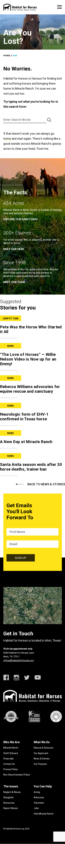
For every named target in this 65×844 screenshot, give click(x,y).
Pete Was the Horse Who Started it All (31, 329)
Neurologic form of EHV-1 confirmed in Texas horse (24, 416)
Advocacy (39, 797)
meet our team (14, 282)
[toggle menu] (59, 7)
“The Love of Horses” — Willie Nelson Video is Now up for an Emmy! (28, 359)
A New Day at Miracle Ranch (26, 441)
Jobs (36, 808)
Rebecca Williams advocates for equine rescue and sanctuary (30, 389)
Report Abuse (10, 808)
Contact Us (9, 764)
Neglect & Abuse (12, 792)
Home (6, 55)
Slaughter (8, 797)
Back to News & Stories (46, 484)
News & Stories (42, 758)
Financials (8, 758)
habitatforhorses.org (15, 829)
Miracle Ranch (10, 747)
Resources (8, 802)
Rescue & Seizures (43, 747)
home (7, 138)
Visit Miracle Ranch (44, 813)
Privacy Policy (10, 769)
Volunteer (39, 802)
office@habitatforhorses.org (18, 660)
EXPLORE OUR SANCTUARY (20, 219)
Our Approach (41, 753)
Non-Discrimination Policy (16, 774)
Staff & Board (10, 753)
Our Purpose (40, 764)
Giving (37, 792)
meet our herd (13, 249)
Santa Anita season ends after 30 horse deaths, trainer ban (31, 467)
